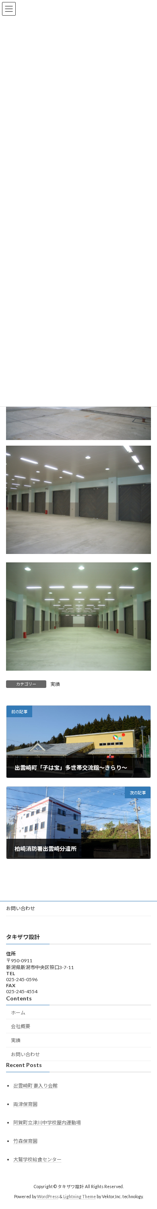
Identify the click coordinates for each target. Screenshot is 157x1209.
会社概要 (20, 1026)
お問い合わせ (20, 908)
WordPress (48, 1196)
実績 (55, 684)
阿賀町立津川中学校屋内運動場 (47, 1123)
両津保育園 (25, 1104)
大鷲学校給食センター (37, 1159)
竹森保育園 (25, 1141)
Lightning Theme (79, 1196)
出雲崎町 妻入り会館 (35, 1086)
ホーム (18, 1012)
